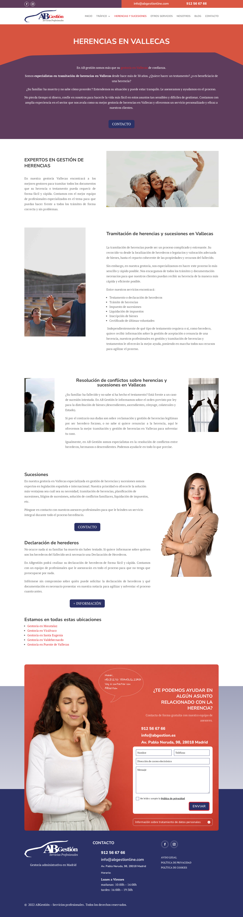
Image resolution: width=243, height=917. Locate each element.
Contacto (212, 16)
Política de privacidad (173, 798)
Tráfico (101, 16)
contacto (121, 124)
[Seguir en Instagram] (32, 4)
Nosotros (184, 16)
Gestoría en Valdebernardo (45, 640)
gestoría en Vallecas (134, 68)
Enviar (199, 806)
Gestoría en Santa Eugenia (45, 635)
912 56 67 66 (196, 3)
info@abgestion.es (158, 735)
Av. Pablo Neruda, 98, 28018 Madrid (174, 742)
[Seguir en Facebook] (26, 4)
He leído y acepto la (162, 798)
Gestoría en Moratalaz (42, 626)
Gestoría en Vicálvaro (42, 631)
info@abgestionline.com (151, 3)
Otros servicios (161, 16)
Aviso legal (169, 857)
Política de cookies (174, 867)
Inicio (88, 16)
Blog (197, 16)
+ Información (87, 603)
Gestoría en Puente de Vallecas (48, 644)
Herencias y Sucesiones (130, 16)
